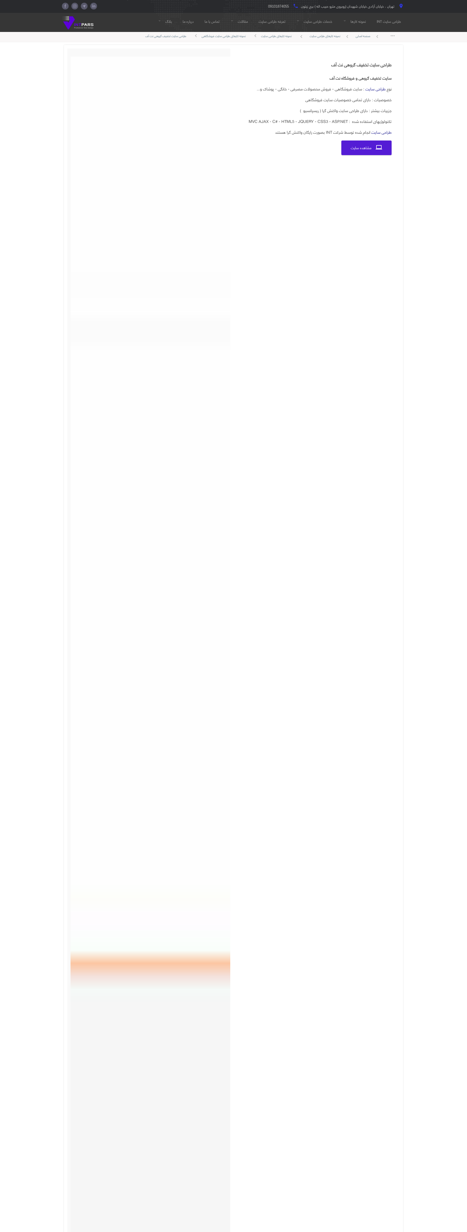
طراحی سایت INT (389, 21)
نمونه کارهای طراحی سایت (330, 36)
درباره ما (188, 21)
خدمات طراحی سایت (314, 21)
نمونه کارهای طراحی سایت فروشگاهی (224, 36)
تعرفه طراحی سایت (272, 21)
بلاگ (165, 21)
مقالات (239, 21)
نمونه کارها (354, 21)
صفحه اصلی (368, 36)
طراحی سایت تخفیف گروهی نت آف (165, 36)
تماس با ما (212, 21)
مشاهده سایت (366, 148)
